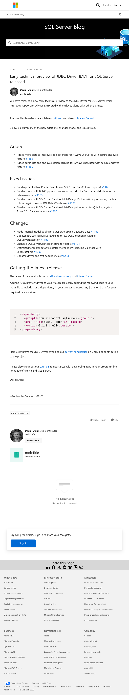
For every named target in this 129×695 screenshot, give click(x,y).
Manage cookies (49, 686)
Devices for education (93, 588)
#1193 (39, 195)
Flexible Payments (51, 620)
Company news (90, 646)
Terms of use (65, 686)
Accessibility (89, 668)
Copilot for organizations (14, 598)
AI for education (90, 620)
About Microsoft (90, 641)
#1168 (105, 187)
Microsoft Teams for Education (96, 593)
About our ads (9, 689)
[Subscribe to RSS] (75, 567)
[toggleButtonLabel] (120, 14)
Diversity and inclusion (93, 662)
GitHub (58, 118)
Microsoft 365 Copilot (13, 668)
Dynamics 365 (9, 646)
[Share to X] (59, 567)
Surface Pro (8, 582)
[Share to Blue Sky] (70, 567)
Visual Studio (49, 673)
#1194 (76, 243)
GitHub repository (60, 276)
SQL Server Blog (17, 14)
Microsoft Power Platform (14, 657)
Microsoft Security (11, 641)
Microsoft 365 (9, 652)
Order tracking (50, 604)
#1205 (53, 211)
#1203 (65, 255)
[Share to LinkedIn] (48, 567)
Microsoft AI (9, 635)
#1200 (37, 251)
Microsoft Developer (52, 641)
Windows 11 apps (11, 620)
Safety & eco (93, 686)
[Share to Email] (81, 567)
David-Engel (27, 89)
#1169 (94, 231)
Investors (88, 657)
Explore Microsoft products (15, 615)
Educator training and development (98, 609)
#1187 (44, 239)
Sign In (117, 5)
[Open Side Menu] (8, 5)
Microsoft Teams (10, 662)
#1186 (29, 158)
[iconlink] (16, 455)
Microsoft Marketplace (53, 662)
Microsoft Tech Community (55, 657)
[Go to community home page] (15, 5)
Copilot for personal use (14, 604)
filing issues (80, 351)
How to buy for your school (95, 604)
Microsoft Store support (53, 593)
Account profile (50, 582)
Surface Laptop (10, 588)
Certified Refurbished (52, 609)
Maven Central (85, 118)
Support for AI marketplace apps (57, 652)
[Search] (98, 5)
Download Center (51, 588)
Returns (47, 598)
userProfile (33, 440)
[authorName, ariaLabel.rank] (14, 92)
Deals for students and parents (97, 615)
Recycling (106, 686)
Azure (46, 635)
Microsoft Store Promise (54, 615)
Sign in (23, 543)
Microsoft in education (93, 582)
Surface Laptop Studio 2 (13, 593)
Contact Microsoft (22, 686)
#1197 (72, 203)
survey (69, 351)
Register (107, 5)
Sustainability (89, 673)
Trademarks (79, 686)
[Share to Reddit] (64, 567)
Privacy (36, 686)
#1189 (29, 166)
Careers (87, 635)
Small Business (10, 673)
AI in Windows (10, 609)
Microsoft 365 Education (94, 598)
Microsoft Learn (50, 646)
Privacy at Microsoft (92, 652)
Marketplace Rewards (53, 668)
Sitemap (7, 686)
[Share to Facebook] (53, 567)
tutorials (44, 366)
